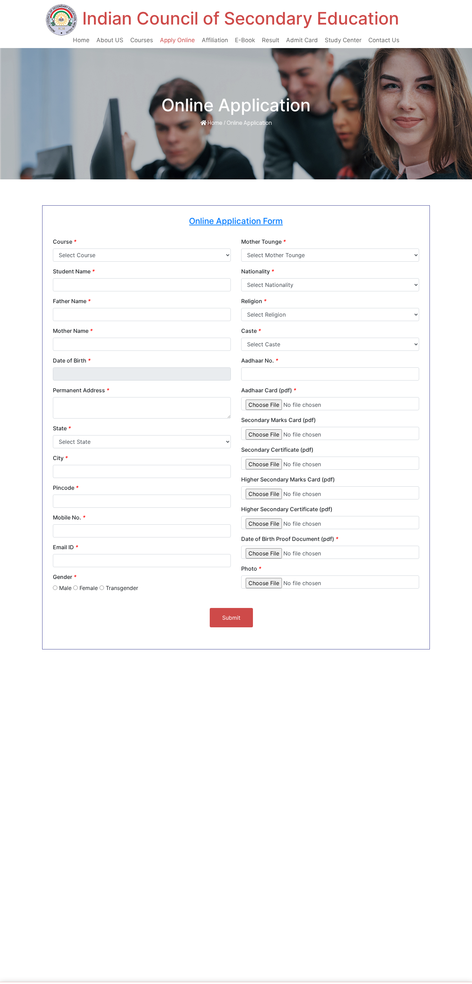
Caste (251, 330)
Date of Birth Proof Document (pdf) (289, 538)
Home (83, 40)
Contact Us (383, 40)
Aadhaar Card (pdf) (268, 390)
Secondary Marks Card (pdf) (278, 419)
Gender (64, 576)
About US (109, 40)
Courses (141, 40)
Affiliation (215, 40)
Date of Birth (72, 360)
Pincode (65, 487)
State (62, 428)
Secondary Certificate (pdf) (277, 449)
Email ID (65, 547)
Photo (251, 568)
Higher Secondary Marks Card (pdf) (288, 479)
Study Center (343, 40)
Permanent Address (81, 390)
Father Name (72, 301)
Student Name (74, 271)
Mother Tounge (263, 241)
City (60, 457)
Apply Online (177, 40)
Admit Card (302, 40)
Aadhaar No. (259, 360)
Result (270, 40)
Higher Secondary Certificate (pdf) (286, 509)
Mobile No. (69, 517)
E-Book (245, 40)
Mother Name (73, 330)
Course (64, 241)
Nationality (257, 271)
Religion (253, 301)
